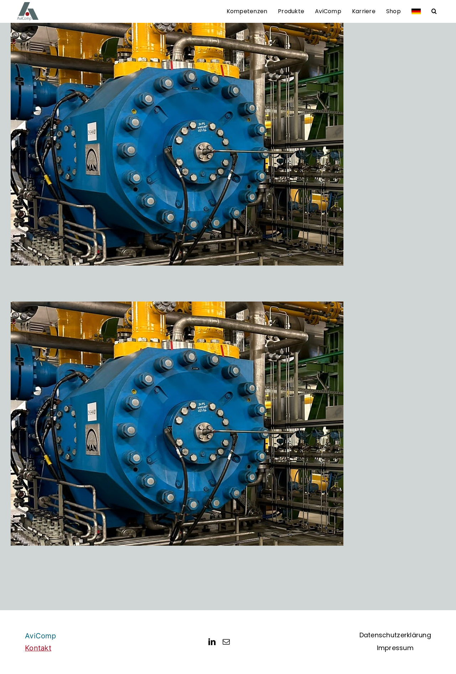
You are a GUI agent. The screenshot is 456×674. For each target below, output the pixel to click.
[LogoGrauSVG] (27, 4)
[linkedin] (212, 641)
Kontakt (38, 648)
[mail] (226, 641)
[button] (434, 11)
